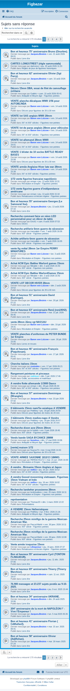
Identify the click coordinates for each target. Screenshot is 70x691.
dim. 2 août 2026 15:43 (50, 266)
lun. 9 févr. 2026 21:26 (50, 512)
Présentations (28, 504)
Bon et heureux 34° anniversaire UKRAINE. (35, 596)
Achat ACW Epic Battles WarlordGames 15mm (37, 273)
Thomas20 (35, 502)
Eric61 (33, 221)
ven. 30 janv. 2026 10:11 (55, 524)
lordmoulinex (36, 492)
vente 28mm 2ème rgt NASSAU (28, 322)
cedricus (34, 376)
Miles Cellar (49, 682)
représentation (19, 499)
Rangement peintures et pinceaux (30, 373)
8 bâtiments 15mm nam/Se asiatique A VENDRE (38, 408)
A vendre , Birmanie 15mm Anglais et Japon (36, 467)
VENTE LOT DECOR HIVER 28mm (30, 283)
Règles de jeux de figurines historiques (39, 68)
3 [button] (52, 39)
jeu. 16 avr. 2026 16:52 (49, 470)
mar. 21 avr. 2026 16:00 (57, 460)
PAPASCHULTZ (37, 460)
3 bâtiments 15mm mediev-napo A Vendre (35, 418)
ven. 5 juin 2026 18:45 (50, 430)
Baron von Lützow (39, 106)
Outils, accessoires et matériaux (36, 378)
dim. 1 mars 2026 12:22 (53, 502)
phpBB (26, 679)
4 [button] (56, 39)
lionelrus (34, 440)
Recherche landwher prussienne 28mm (33, 489)
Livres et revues (29, 344)
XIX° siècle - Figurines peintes (35, 233)
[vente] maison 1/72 (22, 447)
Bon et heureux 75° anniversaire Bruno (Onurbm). (39, 51)
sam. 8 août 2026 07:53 (49, 221)
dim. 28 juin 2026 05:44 (48, 386)
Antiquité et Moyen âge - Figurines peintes (41, 96)
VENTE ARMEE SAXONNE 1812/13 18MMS (35, 457)
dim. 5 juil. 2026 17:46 (50, 376)
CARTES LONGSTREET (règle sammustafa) (36, 63)
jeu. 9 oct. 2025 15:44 (58, 589)
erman (33, 181)
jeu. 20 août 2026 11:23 (51, 66)
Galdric (33, 93)
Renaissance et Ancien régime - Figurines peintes (44, 196)
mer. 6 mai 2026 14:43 (51, 450)
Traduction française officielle (28, 682)
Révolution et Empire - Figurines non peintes (42, 258)
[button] (61, 39)
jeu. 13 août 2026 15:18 (49, 194)
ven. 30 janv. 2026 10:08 (55, 537)
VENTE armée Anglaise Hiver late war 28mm (36, 166)
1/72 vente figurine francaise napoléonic (34, 178)
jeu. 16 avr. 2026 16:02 (49, 482)
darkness (34, 66)
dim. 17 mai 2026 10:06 (51, 440)
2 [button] (48, 39)
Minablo (33, 266)
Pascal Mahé (36, 524)
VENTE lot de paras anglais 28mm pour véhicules (39, 127)
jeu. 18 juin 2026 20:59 (50, 411)
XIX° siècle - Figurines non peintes (37, 243)
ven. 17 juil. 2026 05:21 (52, 366)
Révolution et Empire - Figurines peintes (40, 183)
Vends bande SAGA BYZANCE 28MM (32, 437)
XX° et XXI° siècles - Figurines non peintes (41, 123)
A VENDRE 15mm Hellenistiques (29, 509)
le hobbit (34, 430)
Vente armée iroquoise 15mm (27, 544)
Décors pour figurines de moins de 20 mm (41, 413)
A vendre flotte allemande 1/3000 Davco (33, 383)
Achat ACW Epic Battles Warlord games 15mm (37, 263)
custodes (35, 366)
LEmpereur (35, 547)
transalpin (34, 231)
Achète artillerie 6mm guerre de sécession (35, 238)
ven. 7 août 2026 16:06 (51, 231)
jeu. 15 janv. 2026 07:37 (54, 547)
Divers (25, 224)
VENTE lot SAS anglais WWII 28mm (31, 115)
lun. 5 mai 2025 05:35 (58, 614)
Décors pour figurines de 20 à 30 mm (38, 111)
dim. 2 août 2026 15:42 (50, 276)
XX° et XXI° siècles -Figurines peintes (38, 174)
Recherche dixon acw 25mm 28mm (31, 427)
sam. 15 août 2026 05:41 (50, 93)
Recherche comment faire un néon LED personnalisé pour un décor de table (33, 217)
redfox (33, 470)
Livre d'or (26, 58)
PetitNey (34, 411)
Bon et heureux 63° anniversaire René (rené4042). (39, 310)
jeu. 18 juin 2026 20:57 (50, 420)
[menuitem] (10, 11)
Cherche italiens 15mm (24, 363)
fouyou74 (34, 450)
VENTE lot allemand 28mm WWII (30, 139)
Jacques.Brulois (38, 54)
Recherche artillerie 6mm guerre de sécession (37, 228)
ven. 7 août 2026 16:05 (51, 241)
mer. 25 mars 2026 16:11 (55, 492)
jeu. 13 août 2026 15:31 (49, 181)
